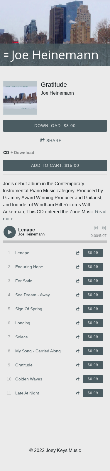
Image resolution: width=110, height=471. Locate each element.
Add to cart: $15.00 (55, 165)
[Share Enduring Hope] (77, 267)
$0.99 (93, 253)
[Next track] (103, 228)
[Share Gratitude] (77, 365)
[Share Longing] (77, 323)
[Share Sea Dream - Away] (77, 295)
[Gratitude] (20, 98)
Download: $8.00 (55, 125)
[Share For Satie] (77, 281)
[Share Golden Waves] (77, 379)
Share (54, 140)
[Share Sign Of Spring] (77, 309)
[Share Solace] (77, 337)
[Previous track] (96, 228)
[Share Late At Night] (77, 393)
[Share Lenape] (77, 253)
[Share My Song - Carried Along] (77, 351)
